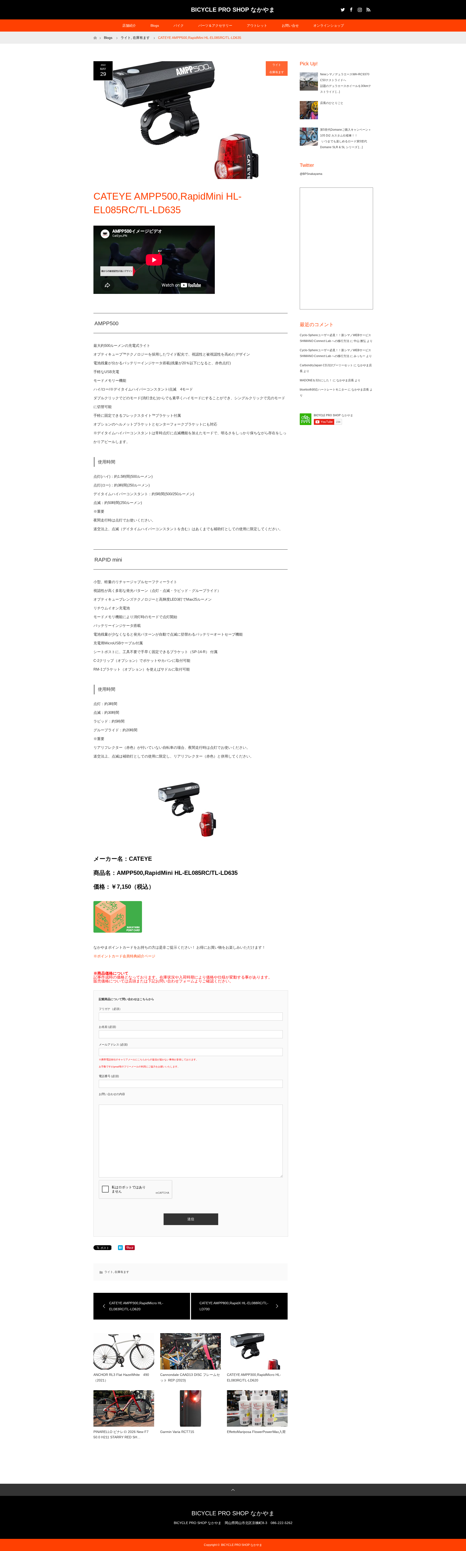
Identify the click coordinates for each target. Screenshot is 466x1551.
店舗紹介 (129, 25)
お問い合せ (290, 25)
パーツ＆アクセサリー (215, 25)
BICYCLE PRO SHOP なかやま (233, 9)
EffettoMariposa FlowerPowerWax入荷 (256, 1432)
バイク (179, 25)
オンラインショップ (328, 25)
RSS (367, 8)
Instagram (359, 8)
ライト (276, 65)
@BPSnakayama (311, 174)
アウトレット (257, 25)
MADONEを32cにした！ (316, 380)
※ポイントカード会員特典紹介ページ (124, 956)
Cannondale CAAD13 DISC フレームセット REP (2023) (190, 1377)
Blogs (154, 25)
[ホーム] (95, 33)
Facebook (350, 8)
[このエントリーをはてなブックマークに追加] (120, 1249)
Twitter (342, 8)
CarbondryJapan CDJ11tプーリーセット (326, 365)
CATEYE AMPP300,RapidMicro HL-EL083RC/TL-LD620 (254, 1377)
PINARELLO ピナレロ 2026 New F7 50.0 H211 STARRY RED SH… (121, 1434)
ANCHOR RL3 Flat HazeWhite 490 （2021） (122, 1377)
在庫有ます (276, 72)
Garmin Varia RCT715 (177, 1432)
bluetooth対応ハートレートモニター (323, 389)
